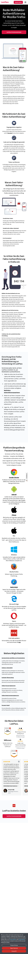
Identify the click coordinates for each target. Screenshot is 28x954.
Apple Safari (14, 587)
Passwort (10, 133)
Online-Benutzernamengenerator (10, 695)
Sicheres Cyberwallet (7, 668)
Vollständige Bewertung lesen (10, 786)
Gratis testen (18, 2)
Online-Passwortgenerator (9, 686)
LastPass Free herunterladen (14, 32)
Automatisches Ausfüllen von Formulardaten (13, 658)
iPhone (14, 515)
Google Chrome (14, 477)
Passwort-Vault (6, 705)
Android (14, 495)
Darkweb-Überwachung (8, 677)
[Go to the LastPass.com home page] (5, 2)
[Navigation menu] (25, 2)
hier (20, 642)
